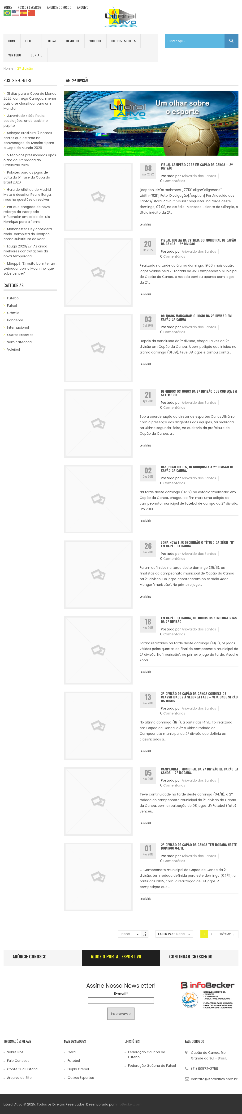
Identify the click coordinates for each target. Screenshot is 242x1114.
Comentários (174, 181)
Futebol (31, 40)
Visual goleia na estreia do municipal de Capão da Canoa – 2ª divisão (198, 242)
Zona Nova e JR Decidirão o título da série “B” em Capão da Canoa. (197, 544)
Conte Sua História (22, 1069)
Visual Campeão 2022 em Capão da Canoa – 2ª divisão (197, 166)
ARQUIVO (82, 7)
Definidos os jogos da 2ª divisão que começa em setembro (199, 393)
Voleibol (95, 40)
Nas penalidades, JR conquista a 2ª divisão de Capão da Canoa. (197, 468)
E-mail (121, 993)
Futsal (51, 40)
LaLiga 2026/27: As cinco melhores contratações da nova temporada (26, 251)
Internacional (18, 327)
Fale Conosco (18, 1060)
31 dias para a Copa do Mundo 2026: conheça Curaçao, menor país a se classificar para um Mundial (30, 101)
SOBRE (8, 7)
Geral (72, 1052)
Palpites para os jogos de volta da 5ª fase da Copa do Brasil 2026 (27, 177)
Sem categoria (19, 342)
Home (12, 40)
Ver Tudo (14, 54)
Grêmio (13, 312)
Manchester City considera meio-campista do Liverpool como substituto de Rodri (28, 234)
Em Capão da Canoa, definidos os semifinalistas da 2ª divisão (199, 619)
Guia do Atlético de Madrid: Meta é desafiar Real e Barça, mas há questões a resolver (28, 194)
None (125, 933)
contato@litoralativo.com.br (214, 1079)
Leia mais (145, 223)
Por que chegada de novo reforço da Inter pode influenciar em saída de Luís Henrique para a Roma (27, 214)
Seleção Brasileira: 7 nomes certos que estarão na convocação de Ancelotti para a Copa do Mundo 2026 (29, 140)
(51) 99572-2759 (204, 1068)
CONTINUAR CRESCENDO (190, 956)
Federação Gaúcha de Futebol (146, 1054)
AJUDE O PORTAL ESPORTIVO (116, 956)
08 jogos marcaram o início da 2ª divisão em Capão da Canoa (196, 317)
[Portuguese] (8, 12)
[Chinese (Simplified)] (32, 12)
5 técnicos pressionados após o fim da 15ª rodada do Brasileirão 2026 (30, 160)
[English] (16, 12)
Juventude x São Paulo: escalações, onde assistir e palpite (26, 120)
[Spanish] (24, 12)
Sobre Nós (15, 1052)
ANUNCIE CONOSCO (59, 7)
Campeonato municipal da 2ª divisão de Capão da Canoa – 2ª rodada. (199, 770)
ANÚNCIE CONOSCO (30, 956)
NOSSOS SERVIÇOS (29, 7)
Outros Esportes (123, 40)
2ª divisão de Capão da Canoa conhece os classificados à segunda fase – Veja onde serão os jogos (199, 697)
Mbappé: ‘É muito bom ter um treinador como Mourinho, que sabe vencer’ (30, 268)
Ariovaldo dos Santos (199, 176)
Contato (37, 54)
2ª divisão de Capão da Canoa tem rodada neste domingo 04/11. (199, 846)
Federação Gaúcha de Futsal (152, 1065)
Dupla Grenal (78, 1069)
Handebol (73, 40)
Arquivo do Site (19, 1077)
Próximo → (227, 934)
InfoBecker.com (129, 1104)
